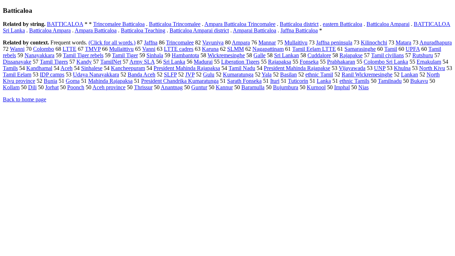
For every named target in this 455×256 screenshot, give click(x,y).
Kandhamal (39, 68)
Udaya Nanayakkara (96, 74)
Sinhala (154, 55)
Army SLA (142, 62)
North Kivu (432, 68)
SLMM (235, 49)
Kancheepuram (128, 68)
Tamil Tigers (54, 62)
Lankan (409, 74)
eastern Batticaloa (342, 24)
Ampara (241, 42)
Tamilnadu (390, 81)
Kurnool (316, 87)
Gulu (208, 74)
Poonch (75, 87)
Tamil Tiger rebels (83, 55)
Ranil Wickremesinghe (367, 74)
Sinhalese (91, 68)
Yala (267, 74)
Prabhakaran (341, 62)
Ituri (274, 81)
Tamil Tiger (125, 55)
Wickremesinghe (226, 55)
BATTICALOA (65, 24)
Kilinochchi (374, 42)
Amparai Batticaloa (254, 30)
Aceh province (108, 87)
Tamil (390, 49)
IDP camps (52, 74)
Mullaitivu (295, 42)
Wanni (17, 49)
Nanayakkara (39, 55)
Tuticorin (298, 81)
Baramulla (252, 87)
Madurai (203, 62)
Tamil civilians (387, 55)
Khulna (402, 68)
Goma (73, 81)
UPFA (413, 49)
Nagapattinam (268, 49)
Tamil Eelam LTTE (314, 49)
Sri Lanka (174, 62)
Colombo (43, 49)
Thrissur (143, 87)
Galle (259, 55)
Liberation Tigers (240, 62)
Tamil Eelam (17, 74)
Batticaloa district (299, 24)
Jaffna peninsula (334, 42)
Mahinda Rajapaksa (110, 81)
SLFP (170, 74)
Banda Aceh (141, 74)
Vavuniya (213, 42)
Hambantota (185, 55)
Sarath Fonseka (244, 81)
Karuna (210, 49)
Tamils (10, 68)
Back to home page (24, 99)
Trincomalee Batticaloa (119, 24)
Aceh (66, 68)
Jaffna (150, 42)
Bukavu (419, 81)
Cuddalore (319, 55)
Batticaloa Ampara (50, 30)
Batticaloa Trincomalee (174, 24)
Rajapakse (351, 55)
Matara (403, 42)
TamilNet (110, 62)
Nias (363, 87)
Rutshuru (422, 55)
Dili (32, 87)
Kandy (84, 62)
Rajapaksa (279, 62)
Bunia (50, 81)
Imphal (342, 87)
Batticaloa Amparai (388, 24)
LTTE (69, 49)
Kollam (11, 87)
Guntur (199, 87)
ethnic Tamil (319, 74)
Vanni (148, 49)
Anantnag (172, 87)
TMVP (93, 49)
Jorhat (52, 87)
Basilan (288, 74)
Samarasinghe (360, 49)
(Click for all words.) (112, 42)
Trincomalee (180, 42)
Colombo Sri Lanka (386, 62)
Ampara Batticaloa (96, 30)
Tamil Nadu (242, 68)
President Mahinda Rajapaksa (187, 68)
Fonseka (309, 62)
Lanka (324, 81)
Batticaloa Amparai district (199, 30)
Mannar (267, 42)
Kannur (224, 87)
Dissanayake (17, 62)
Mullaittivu (121, 49)
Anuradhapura (435, 42)
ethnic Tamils (354, 81)
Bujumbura (285, 87)
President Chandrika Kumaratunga (180, 81)
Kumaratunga (238, 74)
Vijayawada (352, 68)
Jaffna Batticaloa (299, 30)
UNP (379, 68)
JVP (189, 74)
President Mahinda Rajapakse (297, 68)
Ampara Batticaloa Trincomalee (239, 24)
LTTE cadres (178, 49)
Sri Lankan (286, 55)
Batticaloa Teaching (143, 30)
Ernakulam (429, 62)
